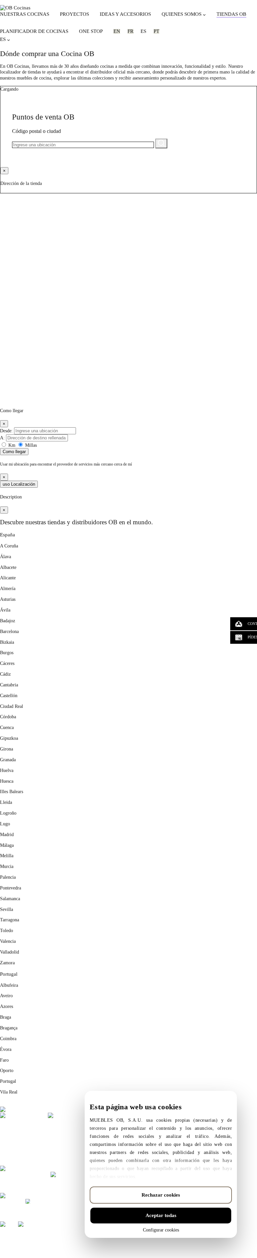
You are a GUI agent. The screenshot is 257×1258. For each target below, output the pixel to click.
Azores (6, 1006)
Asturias (7, 599)
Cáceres (7, 663)
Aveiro (6, 995)
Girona (6, 749)
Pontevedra (10, 887)
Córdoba (8, 716)
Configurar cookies (161, 1229)
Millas (30, 445)
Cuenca (7, 727)
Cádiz (5, 674)
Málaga (7, 845)
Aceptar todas (161, 1215)
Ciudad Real (11, 706)
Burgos (6, 652)
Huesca (6, 781)
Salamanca (10, 898)
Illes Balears (11, 791)
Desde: (6, 430)
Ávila (5, 610)
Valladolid (9, 952)
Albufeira (9, 985)
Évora (5, 1049)
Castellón (8, 695)
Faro (4, 1060)
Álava (5, 556)
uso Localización (19, 484)
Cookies (74, 1245)
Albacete (8, 567)
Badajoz (7, 620)
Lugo (5, 823)
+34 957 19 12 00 (17, 1147)
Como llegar (14, 451)
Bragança (8, 1027)
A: (2, 437)
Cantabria (9, 684)
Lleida (6, 802)
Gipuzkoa (9, 738)
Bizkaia (7, 642)
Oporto (6, 1070)
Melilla (6, 855)
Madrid (7, 834)
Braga (5, 1017)
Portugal (8, 974)
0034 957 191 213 (33, 1157)
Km (12, 445)
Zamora (7, 962)
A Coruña (9, 545)
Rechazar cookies (161, 1195)
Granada (8, 759)
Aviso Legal (54, 1245)
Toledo (6, 930)
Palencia (8, 877)
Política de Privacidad (20, 1245)
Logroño (8, 813)
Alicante (8, 577)
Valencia (8, 941)
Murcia (6, 866)
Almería (7, 588)
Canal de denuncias (101, 1245)
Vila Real (8, 1092)
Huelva (6, 770)
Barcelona (9, 631)
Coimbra (8, 1038)
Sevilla (6, 909)
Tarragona (9, 919)
